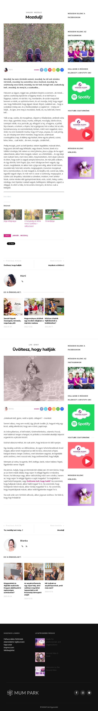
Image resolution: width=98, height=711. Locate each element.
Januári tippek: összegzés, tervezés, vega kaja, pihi (12, 320)
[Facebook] (76, 692)
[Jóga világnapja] (13, 214)
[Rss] (26, 546)
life (30, 345)
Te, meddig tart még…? (13, 530)
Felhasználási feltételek (13, 639)
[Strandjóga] (54, 214)
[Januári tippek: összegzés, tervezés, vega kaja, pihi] (13, 306)
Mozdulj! (60, 530)
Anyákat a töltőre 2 (56, 265)
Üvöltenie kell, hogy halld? (39, 481)
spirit (36, 345)
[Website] (22, 281)
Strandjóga (49, 221)
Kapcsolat (8, 644)
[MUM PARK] (23, 692)
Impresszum (9, 647)
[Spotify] (89, 692)
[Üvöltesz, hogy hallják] (34, 378)
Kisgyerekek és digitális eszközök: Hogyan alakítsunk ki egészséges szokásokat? (12, 587)
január (29, 12)
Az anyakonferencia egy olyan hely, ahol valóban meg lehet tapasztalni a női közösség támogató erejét (32, 589)
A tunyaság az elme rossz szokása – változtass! (32, 223)
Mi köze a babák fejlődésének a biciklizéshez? (51, 320)
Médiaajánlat (9, 650)
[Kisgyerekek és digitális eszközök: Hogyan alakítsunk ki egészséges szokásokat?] (13, 571)
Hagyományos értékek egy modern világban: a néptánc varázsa (34, 320)
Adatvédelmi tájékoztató (14, 642)
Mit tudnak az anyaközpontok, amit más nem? (54, 585)
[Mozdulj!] (34, 42)
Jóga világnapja (10, 221)
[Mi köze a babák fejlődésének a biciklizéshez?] (54, 306)
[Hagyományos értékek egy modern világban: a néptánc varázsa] (34, 306)
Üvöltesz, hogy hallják (12, 265)
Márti (11, 70)
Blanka (11, 409)
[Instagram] (82, 692)
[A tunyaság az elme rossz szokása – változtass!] (33, 214)
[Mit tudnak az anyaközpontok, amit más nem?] (54, 571)
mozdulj (38, 12)
